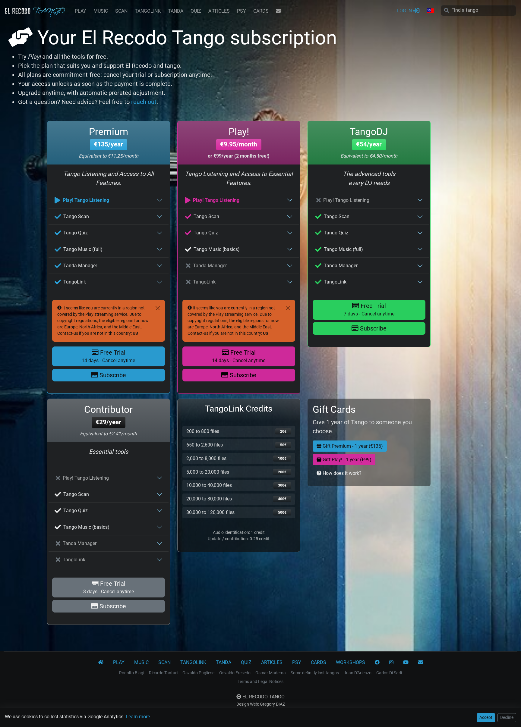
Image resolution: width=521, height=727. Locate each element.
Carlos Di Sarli (389, 672)
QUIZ (196, 11)
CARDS (261, 11)
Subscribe (112, 375)
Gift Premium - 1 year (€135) (352, 446)
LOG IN (405, 11)
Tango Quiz (75, 233)
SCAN (121, 11)
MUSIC (100, 11)
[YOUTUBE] (405, 662)
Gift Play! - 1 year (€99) (346, 459)
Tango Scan (76, 216)
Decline (506, 717)
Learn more (138, 716)
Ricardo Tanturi (163, 672)
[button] (430, 11)
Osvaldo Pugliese (198, 672)
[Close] (158, 308)
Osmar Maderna (270, 672)
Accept (485, 717)
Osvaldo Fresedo (235, 672)
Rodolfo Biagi (131, 672)
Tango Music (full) (83, 249)
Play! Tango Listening (86, 200)
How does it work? (341, 473)
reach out (143, 101)
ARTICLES (219, 11)
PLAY (80, 11)
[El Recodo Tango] (100, 662)
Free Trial (108, 356)
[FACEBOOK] (377, 662)
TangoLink (74, 282)
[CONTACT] (278, 11)
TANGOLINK (148, 11)
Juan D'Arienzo (357, 672)
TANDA (175, 11)
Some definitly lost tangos (315, 672)
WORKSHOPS (350, 662)
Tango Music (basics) (217, 249)
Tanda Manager (80, 265)
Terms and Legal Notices (260, 681)
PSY (241, 11)
